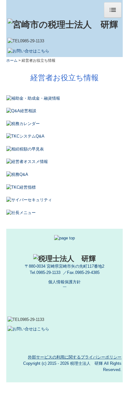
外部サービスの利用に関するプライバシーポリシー (74, 357)
